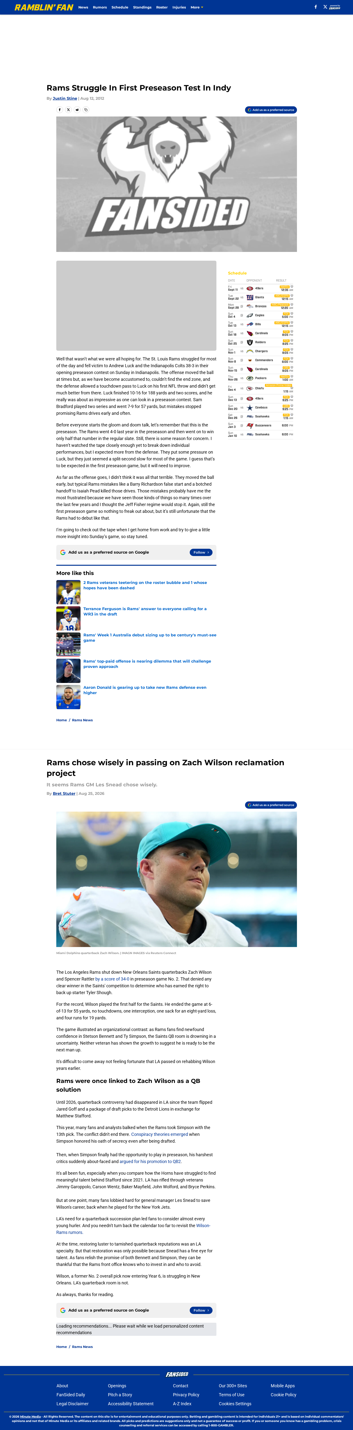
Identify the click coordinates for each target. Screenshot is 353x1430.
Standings (142, 7)
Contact (180, 1385)
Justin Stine (65, 98)
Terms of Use (232, 1394)
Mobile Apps (283, 1385)
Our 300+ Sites (233, 1385)
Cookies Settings (235, 1403)
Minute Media (30, 1416)
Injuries (179, 7)
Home (61, 720)
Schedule (120, 7)
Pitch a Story (120, 1394)
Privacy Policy (186, 1394)
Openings (117, 1385)
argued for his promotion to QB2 (150, 1161)
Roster (162, 7)
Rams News (82, 720)
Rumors (100, 7)
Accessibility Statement (131, 1403)
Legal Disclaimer (73, 1403)
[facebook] (316, 7)
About (62, 1385)
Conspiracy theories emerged (160, 1134)
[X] (325, 7)
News (83, 7)
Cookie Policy (283, 1394)
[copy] (85, 109)
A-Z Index (182, 1403)
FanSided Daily (71, 1394)
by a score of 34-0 (112, 978)
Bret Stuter (64, 793)
